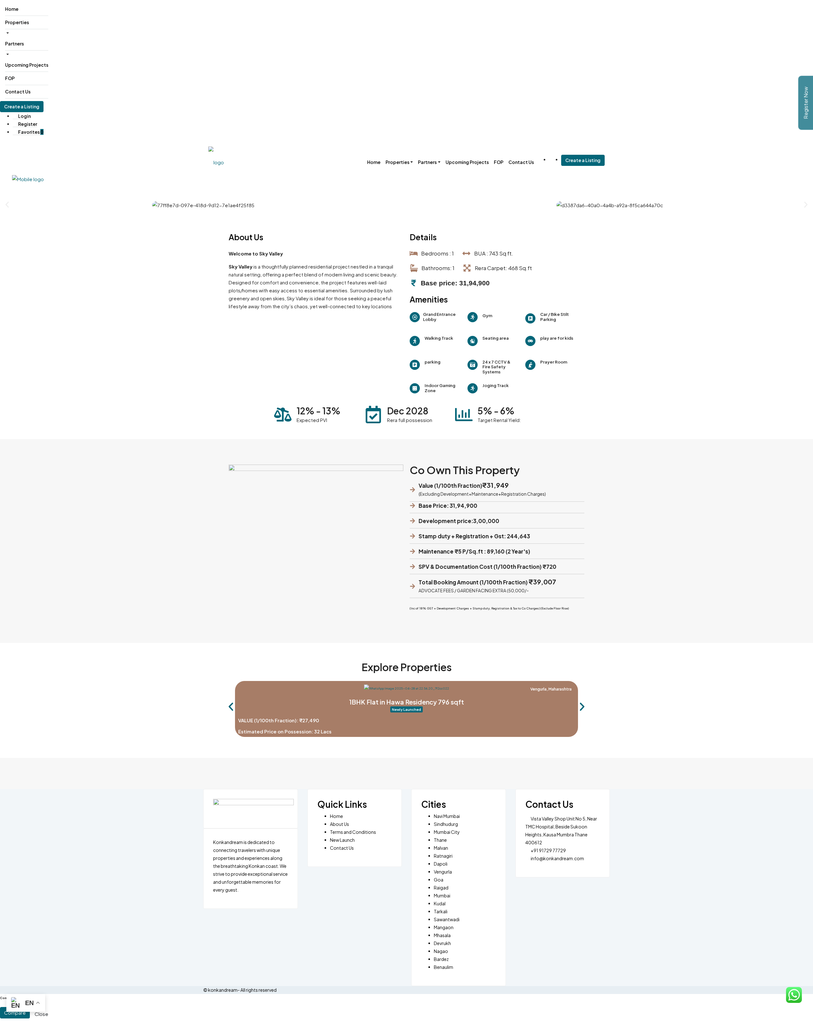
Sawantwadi (447, 919)
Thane (440, 840)
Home (11, 9)
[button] (7, 205)
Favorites (30, 132)
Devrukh (442, 943)
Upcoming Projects (26, 65)
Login (24, 116)
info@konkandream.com (557, 858)
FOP (10, 78)
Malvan (441, 848)
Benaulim (443, 967)
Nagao (441, 951)
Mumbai (442, 895)
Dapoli (440, 864)
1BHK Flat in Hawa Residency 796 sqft (406, 704)
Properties (17, 22)
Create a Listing (21, 106)
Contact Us (17, 91)
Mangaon (444, 927)
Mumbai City (447, 832)
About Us (339, 824)
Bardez (441, 959)
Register (27, 124)
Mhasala (442, 935)
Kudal (440, 903)
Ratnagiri (443, 856)
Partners (14, 43)
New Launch (342, 840)
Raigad (441, 887)
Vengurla (443, 872)
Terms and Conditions (353, 832)
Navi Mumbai (447, 816)
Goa (438, 879)
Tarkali (440, 911)
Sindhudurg (446, 824)
